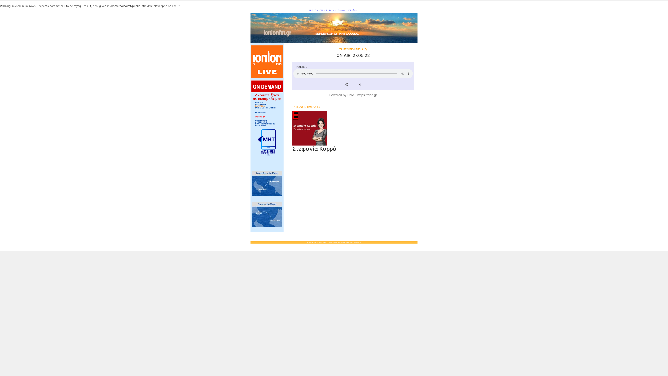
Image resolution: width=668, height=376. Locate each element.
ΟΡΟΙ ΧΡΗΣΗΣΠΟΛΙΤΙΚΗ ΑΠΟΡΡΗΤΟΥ (265, 123)
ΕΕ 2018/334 (260, 126)
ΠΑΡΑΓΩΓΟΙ (260, 106)
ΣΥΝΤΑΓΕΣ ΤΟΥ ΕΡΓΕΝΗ (265, 108)
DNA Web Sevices (352, 242)
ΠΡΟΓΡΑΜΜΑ (260, 104)
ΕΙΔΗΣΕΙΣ (259, 103)
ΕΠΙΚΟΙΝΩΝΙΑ (261, 120)
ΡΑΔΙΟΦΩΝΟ (260, 112)
